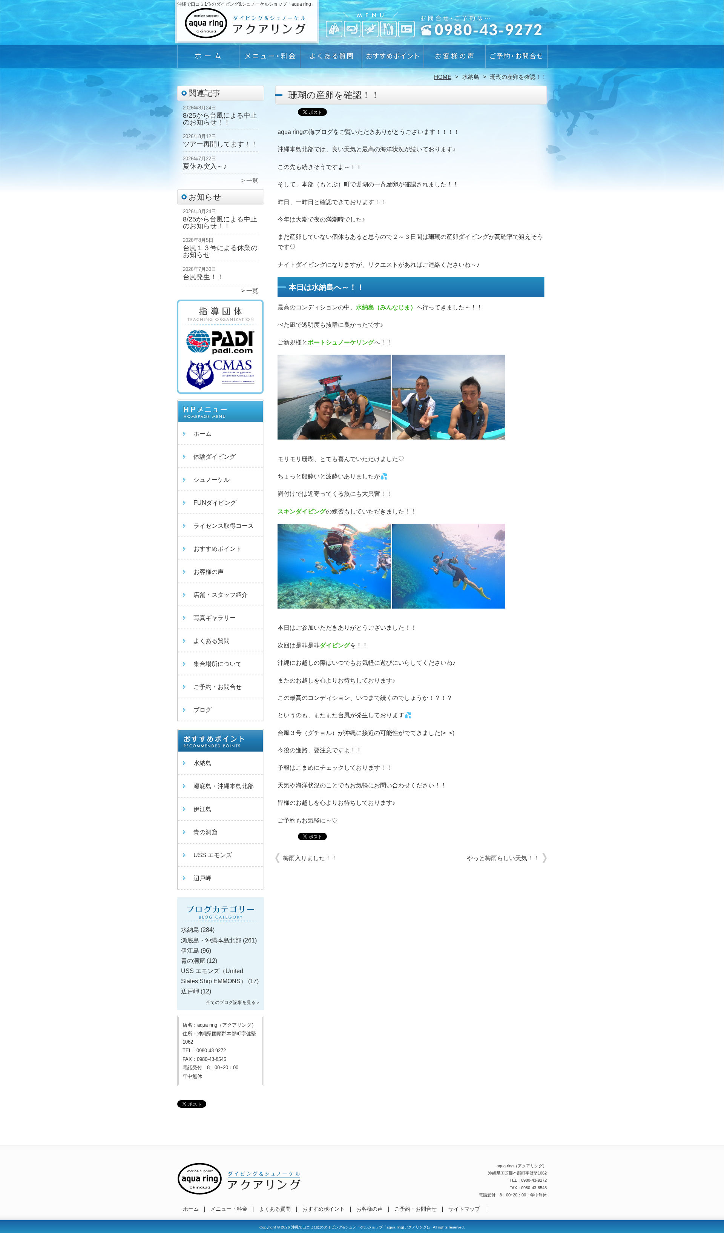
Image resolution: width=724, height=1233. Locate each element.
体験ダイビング (214, 457)
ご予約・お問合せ (516, 59)
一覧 (252, 180)
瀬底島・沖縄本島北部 (223, 786)
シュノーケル (211, 480)
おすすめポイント (392, 59)
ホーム (208, 59)
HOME (442, 77)
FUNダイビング (214, 503)
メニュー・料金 (270, 59)
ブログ (202, 710)
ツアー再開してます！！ (220, 144)
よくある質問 (331, 59)
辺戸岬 (202, 878)
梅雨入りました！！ (310, 858)
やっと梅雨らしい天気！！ (503, 858)
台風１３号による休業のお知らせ (220, 251)
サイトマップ (464, 1209)
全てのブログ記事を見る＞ (233, 1002)
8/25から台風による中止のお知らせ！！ (220, 119)
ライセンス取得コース (223, 526)
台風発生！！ (203, 277)
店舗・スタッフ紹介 (220, 595)
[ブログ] (220, 921)
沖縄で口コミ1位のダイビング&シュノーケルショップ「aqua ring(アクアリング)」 (361, 1227)
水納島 (470, 77)
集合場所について (217, 664)
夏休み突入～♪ (205, 166)
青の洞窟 (205, 832)
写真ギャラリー (214, 618)
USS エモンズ (212, 855)
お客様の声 (454, 59)
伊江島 (202, 809)
